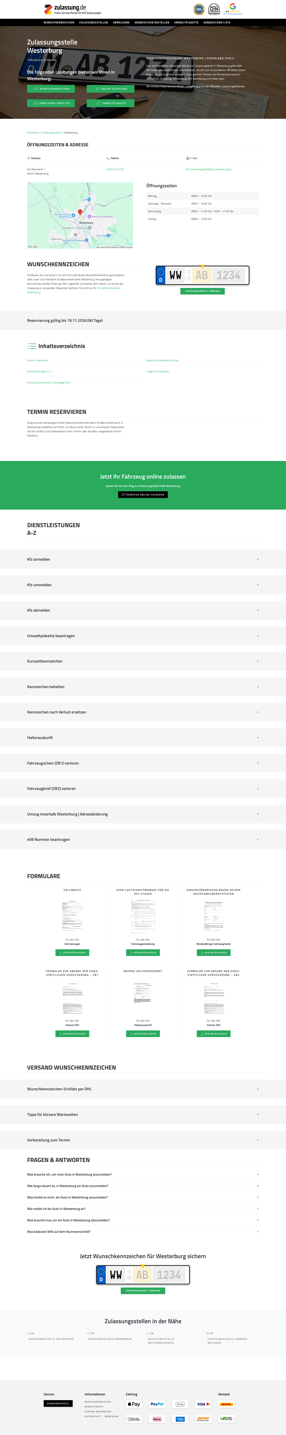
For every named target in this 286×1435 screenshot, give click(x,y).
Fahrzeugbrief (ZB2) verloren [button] (51, 788)
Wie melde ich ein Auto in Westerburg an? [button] (56, 1208)
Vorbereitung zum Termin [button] (48, 1140)
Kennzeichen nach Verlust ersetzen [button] (56, 712)
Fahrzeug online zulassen (145, 494)
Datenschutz (93, 1416)
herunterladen (74, 952)
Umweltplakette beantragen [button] (51, 636)
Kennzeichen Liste (217, 22)
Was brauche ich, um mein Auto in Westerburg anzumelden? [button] (69, 1174)
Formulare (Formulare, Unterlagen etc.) (49, 383)
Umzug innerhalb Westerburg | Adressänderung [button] (67, 814)
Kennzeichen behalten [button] (45, 687)
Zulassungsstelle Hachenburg (51, 1339)
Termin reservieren (37, 360)
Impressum (111, 1416)
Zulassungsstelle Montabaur (110, 1339)
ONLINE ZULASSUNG (114, 88)
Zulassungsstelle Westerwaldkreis (161, 1340)
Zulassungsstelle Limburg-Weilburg (228, 1340)
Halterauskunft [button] (40, 737)
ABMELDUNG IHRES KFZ (54, 103)
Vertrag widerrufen (98, 1411)
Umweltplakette (186, 22)
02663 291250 (115, 169)
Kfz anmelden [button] (38, 559)
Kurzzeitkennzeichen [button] (44, 661)
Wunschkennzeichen (59, 22)
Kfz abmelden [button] (38, 610)
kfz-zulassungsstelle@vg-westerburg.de (208, 169)
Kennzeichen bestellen (152, 22)
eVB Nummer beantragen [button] (48, 839)
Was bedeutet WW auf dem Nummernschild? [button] (58, 1231)
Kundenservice (58, 1403)
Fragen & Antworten (157, 371)
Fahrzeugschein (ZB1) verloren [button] (53, 763)
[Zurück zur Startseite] (73, 9)
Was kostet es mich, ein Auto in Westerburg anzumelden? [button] (67, 1197)
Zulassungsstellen (93, 22)
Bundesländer (94, 1406)
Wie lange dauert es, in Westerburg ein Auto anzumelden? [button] (67, 1186)
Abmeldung (121, 22)
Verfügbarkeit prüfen (202, 291)
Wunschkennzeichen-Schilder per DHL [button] (59, 1089)
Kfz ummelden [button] (39, 585)
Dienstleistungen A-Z (39, 371)
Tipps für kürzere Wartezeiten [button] (52, 1114)
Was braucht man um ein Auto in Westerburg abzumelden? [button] (68, 1220)
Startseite (32, 133)
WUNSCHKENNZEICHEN (55, 88)
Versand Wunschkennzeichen (162, 360)
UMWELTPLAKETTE (114, 103)
